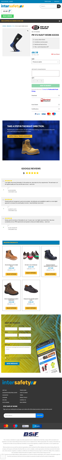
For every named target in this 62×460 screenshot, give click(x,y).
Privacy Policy (23, 397)
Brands (9, 26)
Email (6, 332)
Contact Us (23, 400)
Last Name (21, 326)
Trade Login (48, 1)
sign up (7, 356)
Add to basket (45, 85)
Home (4, 26)
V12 (13, 26)
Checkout (56, 1)
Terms (21, 395)
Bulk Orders (23, 402)
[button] (59, 21)
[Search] (59, 6)
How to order (24, 392)
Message (7, 344)
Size (33, 59)
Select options (11, 274)
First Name (8, 326)
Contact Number (23, 332)
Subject (7, 338)
